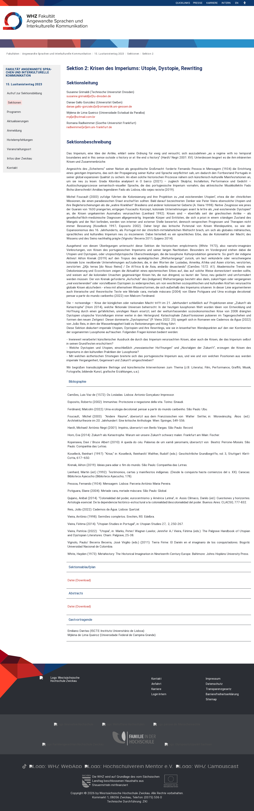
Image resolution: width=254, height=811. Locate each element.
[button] (244, 3)
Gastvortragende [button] (80, 620)
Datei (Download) (79, 580)
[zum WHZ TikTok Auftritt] (24, 766)
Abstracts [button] (76, 593)
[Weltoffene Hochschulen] (123, 724)
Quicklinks (183, 2)
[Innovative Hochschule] (73, 724)
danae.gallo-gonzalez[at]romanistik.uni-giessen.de (99, 106)
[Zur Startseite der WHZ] (3, 53)
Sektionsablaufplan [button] (82, 567)
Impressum (213, 678)
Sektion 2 (148, 53)
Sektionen (133, 53)
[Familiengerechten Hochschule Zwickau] (73, 744)
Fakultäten (13, 53)
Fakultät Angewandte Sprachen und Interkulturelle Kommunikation (29, 72)
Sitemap (211, 699)
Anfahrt (156, 683)
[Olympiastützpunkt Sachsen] (188, 744)
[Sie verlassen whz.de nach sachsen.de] (86, 786)
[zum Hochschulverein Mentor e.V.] (129, 766)
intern (226, 2)
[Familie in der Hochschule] (134, 744)
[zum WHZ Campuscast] (207, 766)
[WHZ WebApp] (55, 766)
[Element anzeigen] (58, 68)
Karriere (212, 2)
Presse (197, 2)
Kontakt (156, 678)
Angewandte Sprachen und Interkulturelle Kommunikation (56, 53)
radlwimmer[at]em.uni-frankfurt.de (89, 127)
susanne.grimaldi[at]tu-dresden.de (88, 96)
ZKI (144, 801)
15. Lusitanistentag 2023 (109, 53)
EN (236, 2)
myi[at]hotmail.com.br (80, 117)
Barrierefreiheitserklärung (222, 694)
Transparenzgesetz (218, 689)
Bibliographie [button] (77, 381)
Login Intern (158, 694)
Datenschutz (214, 683)
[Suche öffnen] (250, 3)
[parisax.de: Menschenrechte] (176, 724)
